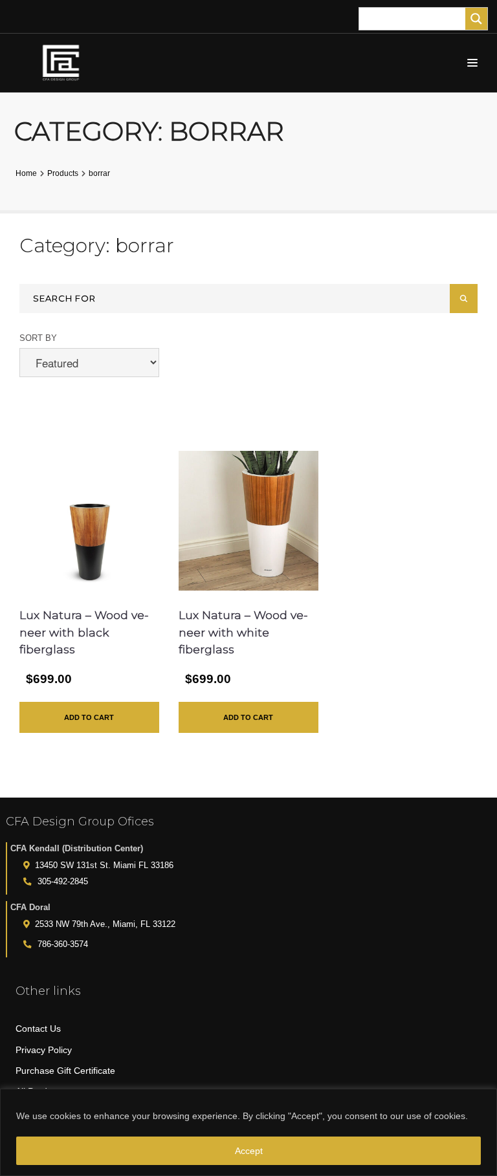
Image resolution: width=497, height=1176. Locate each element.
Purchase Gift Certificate (65, 1070)
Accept (249, 1151)
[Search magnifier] (476, 19)
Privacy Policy (44, 1050)
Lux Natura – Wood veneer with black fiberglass (84, 632)
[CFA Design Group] (64, 63)
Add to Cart (89, 717)
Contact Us (38, 1028)
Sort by (38, 338)
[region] (248, 1132)
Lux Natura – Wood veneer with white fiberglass (243, 632)
